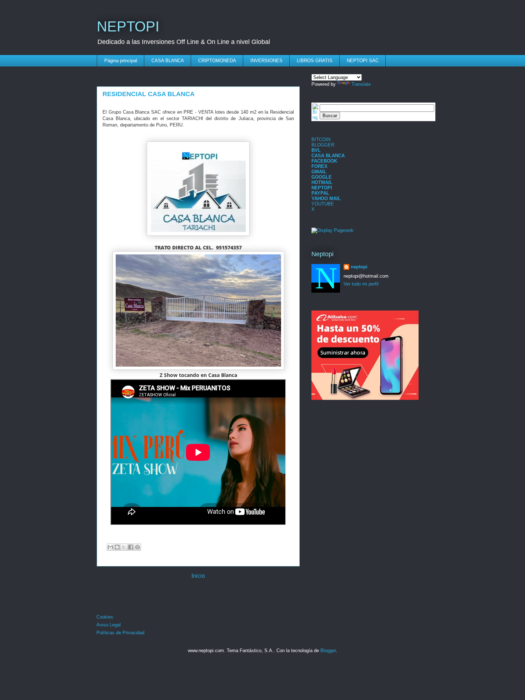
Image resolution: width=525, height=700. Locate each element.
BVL (316, 150)
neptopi (359, 266)
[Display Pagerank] (332, 230)
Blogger (328, 650)
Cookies (104, 617)
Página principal (120, 60)
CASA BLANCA (167, 60)
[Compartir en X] (124, 547)
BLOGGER (322, 145)
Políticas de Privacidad (120, 632)
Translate (361, 84)
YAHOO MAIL (326, 198)
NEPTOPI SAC (363, 60)
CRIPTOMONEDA (217, 60)
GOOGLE (321, 177)
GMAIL (318, 171)
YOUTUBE (322, 204)
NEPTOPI (128, 26)
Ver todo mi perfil (361, 284)
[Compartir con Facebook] (130, 547)
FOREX (319, 166)
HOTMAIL (321, 182)
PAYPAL (320, 193)
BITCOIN (320, 139)
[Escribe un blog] (117, 547)
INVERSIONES (266, 60)
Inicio (198, 576)
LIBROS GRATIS (314, 60)
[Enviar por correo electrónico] (110, 547)
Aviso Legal (108, 624)
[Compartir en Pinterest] (137, 547)
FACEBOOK (324, 161)
